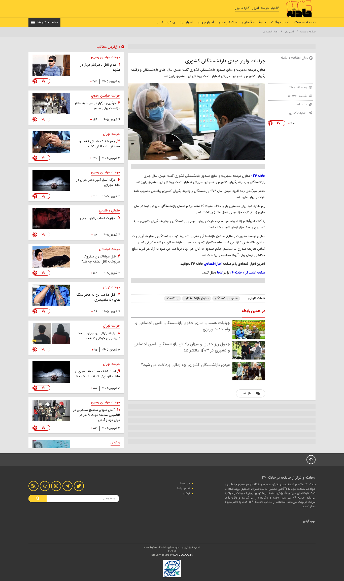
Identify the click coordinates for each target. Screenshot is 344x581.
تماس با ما (183, 488)
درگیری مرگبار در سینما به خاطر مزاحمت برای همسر (97, 106)
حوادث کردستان (109, 249)
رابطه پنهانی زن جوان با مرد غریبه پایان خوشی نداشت (99, 336)
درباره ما (185, 483)
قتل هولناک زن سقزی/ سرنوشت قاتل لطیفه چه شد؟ (100, 259)
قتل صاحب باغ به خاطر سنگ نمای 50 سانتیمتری (98, 297)
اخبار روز (186, 22)
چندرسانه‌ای (166, 22)
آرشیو (186, 493)
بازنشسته (172, 298)
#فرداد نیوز (242, 8)
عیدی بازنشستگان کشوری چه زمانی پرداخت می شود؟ (185, 365)
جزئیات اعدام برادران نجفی (98, 218)
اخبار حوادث (280, 22)
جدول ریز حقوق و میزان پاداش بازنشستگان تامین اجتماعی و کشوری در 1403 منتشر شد (181, 347)
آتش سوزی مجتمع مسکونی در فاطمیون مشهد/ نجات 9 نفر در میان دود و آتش (96, 415)
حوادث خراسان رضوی (105, 57)
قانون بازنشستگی (226, 298)
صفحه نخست (305, 22)
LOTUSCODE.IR (183, 555)
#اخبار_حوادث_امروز (265, 8)
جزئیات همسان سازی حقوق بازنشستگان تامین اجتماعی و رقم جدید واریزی (182, 326)
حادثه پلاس (228, 22)
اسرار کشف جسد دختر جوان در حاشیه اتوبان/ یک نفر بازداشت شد (97, 374)
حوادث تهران (111, 134)
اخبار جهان (206, 22)
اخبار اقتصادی (270, 32)
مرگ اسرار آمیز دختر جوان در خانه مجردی (98, 182)
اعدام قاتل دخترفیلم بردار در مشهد (100, 67)
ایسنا (297, 104)
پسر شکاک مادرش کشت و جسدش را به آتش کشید (99, 144)
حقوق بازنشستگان (197, 298)
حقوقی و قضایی (254, 22)
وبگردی (115, 442)
